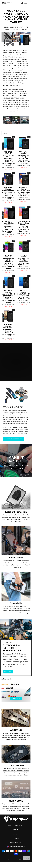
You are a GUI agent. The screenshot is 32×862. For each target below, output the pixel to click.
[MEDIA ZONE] (16, 789)
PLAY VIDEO (17, 372)
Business (15, 838)
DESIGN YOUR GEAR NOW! (13, 438)
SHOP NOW (7, 671)
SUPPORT (15, 834)
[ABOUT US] (16, 718)
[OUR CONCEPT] (16, 754)
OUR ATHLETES (15, 842)
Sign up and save (15, 825)
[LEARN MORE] (16, 689)
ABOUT (15, 830)
